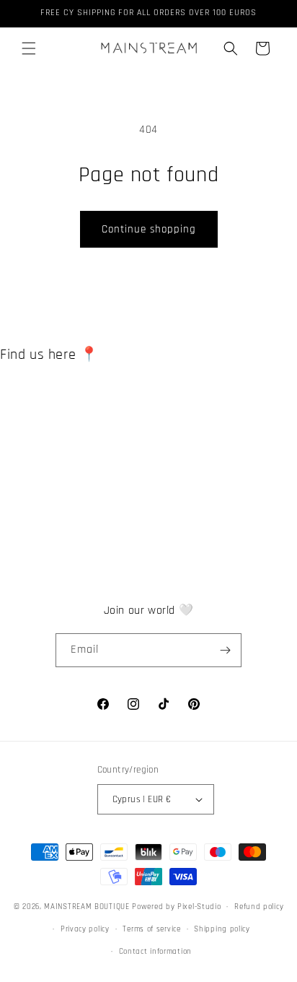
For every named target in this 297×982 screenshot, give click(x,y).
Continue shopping (149, 229)
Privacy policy (85, 929)
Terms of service (151, 929)
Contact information (155, 952)
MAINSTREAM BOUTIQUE (88, 907)
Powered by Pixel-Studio (176, 907)
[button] (29, 48)
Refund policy (258, 907)
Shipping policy (222, 929)
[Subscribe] (225, 650)
